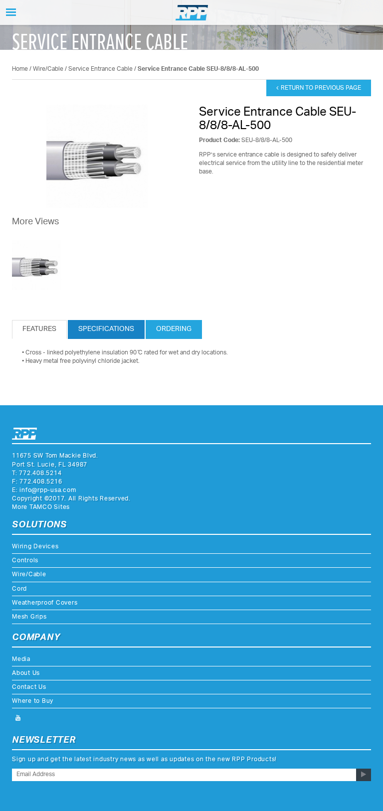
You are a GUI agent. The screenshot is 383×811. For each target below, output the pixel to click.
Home (20, 69)
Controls (25, 560)
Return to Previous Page (321, 88)
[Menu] (11, 12)
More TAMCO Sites (41, 507)
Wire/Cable (48, 69)
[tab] (39, 329)
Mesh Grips (29, 617)
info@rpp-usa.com (47, 490)
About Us (26, 673)
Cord (19, 589)
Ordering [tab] (174, 329)
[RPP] (192, 12)
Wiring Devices (35, 546)
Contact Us (29, 687)
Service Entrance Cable (100, 69)
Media (21, 659)
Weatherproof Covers (44, 603)
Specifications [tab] (106, 329)
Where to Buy (32, 701)
